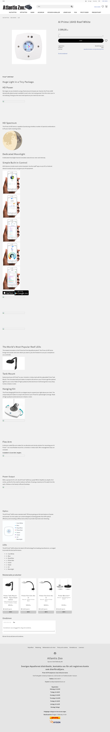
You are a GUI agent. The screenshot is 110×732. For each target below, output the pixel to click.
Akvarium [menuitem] (41, 12)
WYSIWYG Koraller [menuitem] (54, 12)
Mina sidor (97, 7)
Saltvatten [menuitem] (12, 12)
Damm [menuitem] (32, 12)
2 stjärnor (6, 622)
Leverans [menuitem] (81, 647)
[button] (103, 6)
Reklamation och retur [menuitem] (49, 647)
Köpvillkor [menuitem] (31, 647)
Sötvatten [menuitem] (23, 12)
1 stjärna (4, 622)
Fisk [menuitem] (75, 12)
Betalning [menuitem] (38, 647)
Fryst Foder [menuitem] (84, 12)
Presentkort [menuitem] (96, 12)
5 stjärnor (10, 622)
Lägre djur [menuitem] (67, 12)
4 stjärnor (9, 622)
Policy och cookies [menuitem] (62, 647)
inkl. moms (104, 1)
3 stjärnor (7, 622)
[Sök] (72, 6)
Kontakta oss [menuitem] (73, 647)
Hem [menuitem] (4, 1)
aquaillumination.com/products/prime (94, 49)
